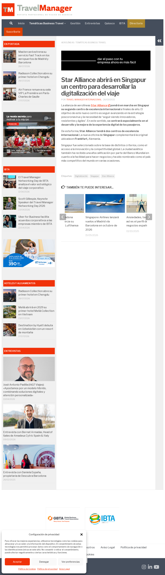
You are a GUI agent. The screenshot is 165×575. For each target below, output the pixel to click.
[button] (81, 534)
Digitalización (81, 176)
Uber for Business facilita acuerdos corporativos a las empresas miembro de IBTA (35, 220)
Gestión (75, 23)
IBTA (122, 23)
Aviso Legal (64, 569)
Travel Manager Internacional (84, 99)
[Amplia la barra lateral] (159, 41)
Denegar (44, 561)
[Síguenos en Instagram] (143, 567)
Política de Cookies (27, 569)
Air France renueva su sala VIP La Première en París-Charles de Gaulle (34, 93)
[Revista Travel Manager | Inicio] (37, 9)
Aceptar (17, 561)
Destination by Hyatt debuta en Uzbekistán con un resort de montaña (35, 329)
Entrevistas (92, 23)
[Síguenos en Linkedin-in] (150, 567)
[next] (149, 217)
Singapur (95, 176)
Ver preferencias (71, 561)
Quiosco (110, 23)
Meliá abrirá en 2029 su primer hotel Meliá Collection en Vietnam (36, 311)
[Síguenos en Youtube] (156, 567)
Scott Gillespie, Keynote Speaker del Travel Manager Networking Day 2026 (35, 202)
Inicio (21, 23)
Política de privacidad (47, 569)
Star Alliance (108, 176)
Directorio (136, 23)
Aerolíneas (67, 42)
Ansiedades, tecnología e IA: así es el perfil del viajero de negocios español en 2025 (144, 221)
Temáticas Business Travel (46, 23)
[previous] (63, 217)
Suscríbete (13, 31)
